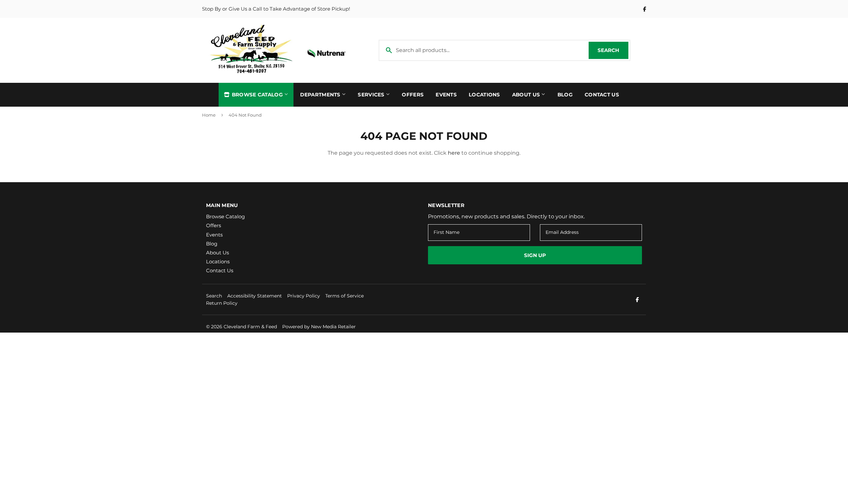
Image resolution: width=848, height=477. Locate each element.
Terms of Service (344, 296)
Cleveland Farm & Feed (250, 327)
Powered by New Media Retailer (319, 327)
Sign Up (535, 255)
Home (209, 115)
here (454, 153)
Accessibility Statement (254, 296)
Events (446, 94)
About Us (527, 94)
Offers (413, 94)
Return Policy (222, 303)
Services (372, 94)
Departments (321, 94)
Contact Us (602, 94)
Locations (484, 94)
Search (613, 50)
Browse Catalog (257, 94)
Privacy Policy (303, 296)
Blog (565, 94)
